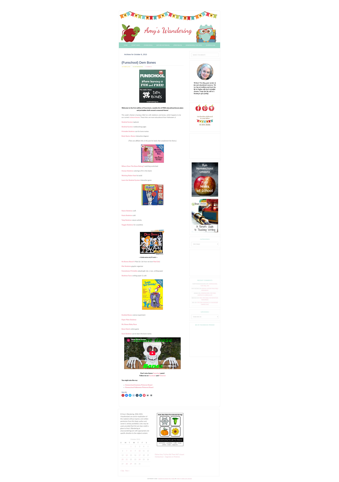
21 (127, 459)
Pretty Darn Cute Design (184, 478)
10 (139, 451)
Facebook (152, 376)
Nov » (127, 471)
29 (131, 464)
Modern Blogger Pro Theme (166, 478)
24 (139, 459)
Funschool (156, 373)
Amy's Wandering (168, 26)
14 (127, 455)
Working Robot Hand (129, 175)
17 (139, 455)
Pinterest (162, 376)
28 (127, 464)
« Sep (122, 471)
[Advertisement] (150, 6)
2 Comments (148, 66)
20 (122, 459)
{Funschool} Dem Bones (139, 62)
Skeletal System (127, 122)
